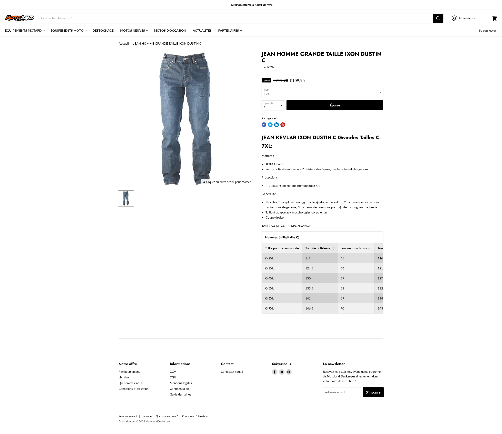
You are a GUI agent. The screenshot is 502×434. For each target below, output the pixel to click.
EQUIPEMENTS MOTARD (23, 30)
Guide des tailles (180, 394)
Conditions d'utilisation (133, 388)
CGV (173, 371)
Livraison (124, 377)
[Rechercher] (438, 18)
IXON (271, 67)
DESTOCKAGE (103, 30)
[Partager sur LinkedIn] (276, 124)
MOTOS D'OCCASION (170, 30)
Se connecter (487, 30)
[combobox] (236, 18)
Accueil (124, 43)
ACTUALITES (202, 30)
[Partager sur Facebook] (264, 124)
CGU (173, 377)
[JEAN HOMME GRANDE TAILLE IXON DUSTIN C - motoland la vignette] (126, 198)
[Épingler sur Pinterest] (282, 124)
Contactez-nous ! (232, 371)
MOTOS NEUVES (133, 30)
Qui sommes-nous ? (132, 383)
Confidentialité (179, 388)
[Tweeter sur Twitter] (270, 124)
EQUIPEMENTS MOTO (67, 30)
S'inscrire (373, 392)
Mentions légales (181, 383)
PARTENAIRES (229, 30)
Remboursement (129, 371)
